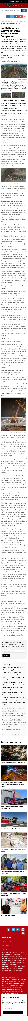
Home (2, 22)
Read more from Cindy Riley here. (11, 735)
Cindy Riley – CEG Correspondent (10, 61)
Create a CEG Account (15, 1)
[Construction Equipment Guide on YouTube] (23, 934)
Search (24, 10)
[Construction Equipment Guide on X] (14, 930)
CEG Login (23, 1)
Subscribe (6, 655)
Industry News (9, 22)
